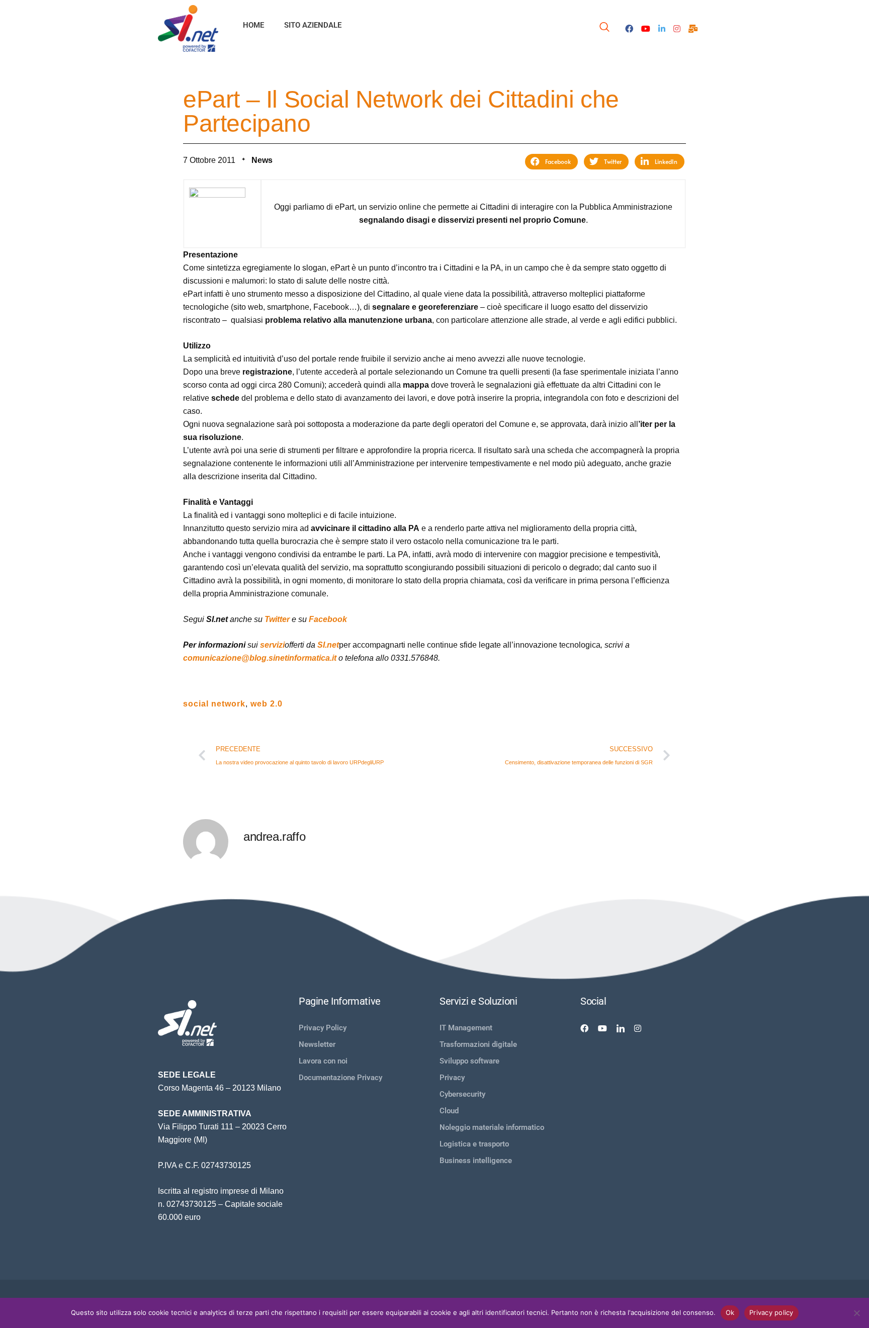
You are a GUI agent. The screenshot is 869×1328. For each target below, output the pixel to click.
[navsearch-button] (604, 28)
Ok (730, 1312)
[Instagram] (676, 28)
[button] (551, 161)
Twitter (277, 619)
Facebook (328, 619)
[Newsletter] (693, 28)
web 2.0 (266, 703)
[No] (856, 1313)
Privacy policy (771, 1312)
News (262, 160)
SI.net (328, 645)
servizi (272, 645)
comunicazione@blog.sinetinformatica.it (259, 658)
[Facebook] (629, 28)
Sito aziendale (312, 25)
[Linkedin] (621, 1027)
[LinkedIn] (661, 28)
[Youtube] (645, 28)
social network (214, 703)
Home (253, 25)
